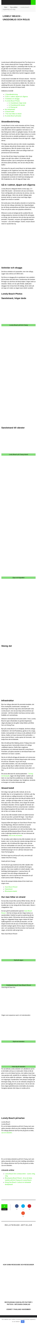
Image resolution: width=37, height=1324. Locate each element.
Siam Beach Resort (11, 887)
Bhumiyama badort (11, 891)
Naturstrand (8, 889)
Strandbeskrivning (11, 94)
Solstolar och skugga (12, 98)
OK (23, 1321)
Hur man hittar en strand (13, 113)
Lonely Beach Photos (12, 101)
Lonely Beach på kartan (13, 116)
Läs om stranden (6, 1132)
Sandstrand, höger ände (17, 103)
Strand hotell (9, 111)
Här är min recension (15, 835)
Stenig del (13, 107)
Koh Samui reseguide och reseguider (18, 1264)
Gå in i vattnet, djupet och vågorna (16, 96)
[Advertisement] (18, 42)
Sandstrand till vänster (17, 105)
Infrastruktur (10, 109)
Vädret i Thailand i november (18, 1309)
